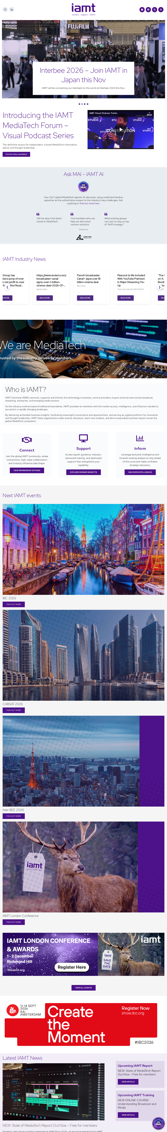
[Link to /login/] (148, 9)
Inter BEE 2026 (13, 810)
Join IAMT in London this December (84, 75)
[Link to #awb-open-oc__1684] (160, 9)
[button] (79, 104)
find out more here (89, 203)
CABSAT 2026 (13, 704)
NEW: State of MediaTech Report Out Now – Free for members (50, 1125)
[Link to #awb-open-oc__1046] (154, 9)
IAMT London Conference (21, 916)
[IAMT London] (83, 933)
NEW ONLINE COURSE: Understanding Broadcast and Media (137, 1103)
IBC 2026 (9, 598)
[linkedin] (11, 9)
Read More (43, 298)
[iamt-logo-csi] (83, 4)
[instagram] (5, 9)
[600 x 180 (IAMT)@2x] (81, 1002)
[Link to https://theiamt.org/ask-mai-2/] (142, 9)
